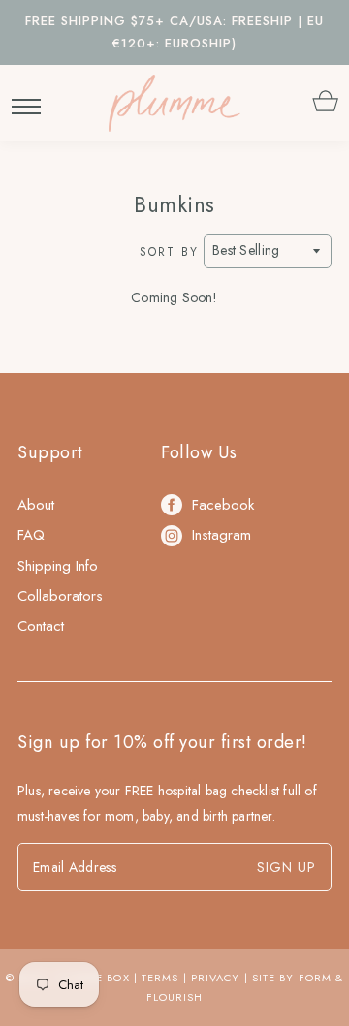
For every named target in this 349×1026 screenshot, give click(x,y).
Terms (160, 977)
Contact (40, 626)
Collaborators (60, 595)
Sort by (169, 251)
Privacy (215, 977)
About (35, 504)
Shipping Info (57, 565)
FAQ (31, 534)
